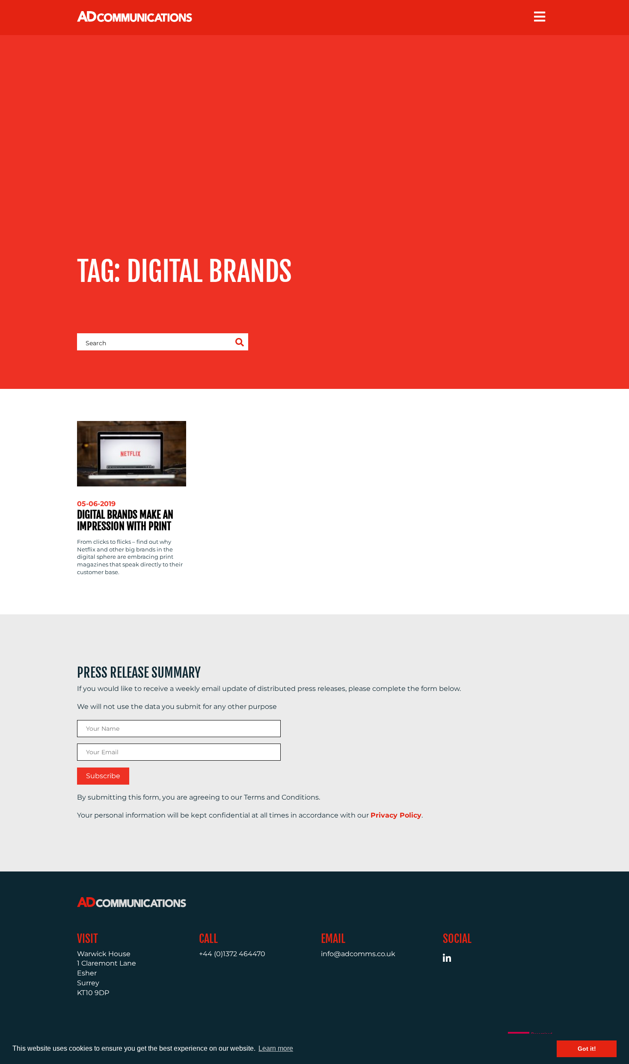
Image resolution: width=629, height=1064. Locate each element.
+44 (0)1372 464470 (232, 954)
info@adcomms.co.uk (358, 954)
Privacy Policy (396, 815)
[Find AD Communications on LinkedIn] (451, 959)
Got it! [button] (587, 1048)
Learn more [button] (275, 1048)
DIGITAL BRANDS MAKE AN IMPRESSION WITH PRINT (125, 520)
